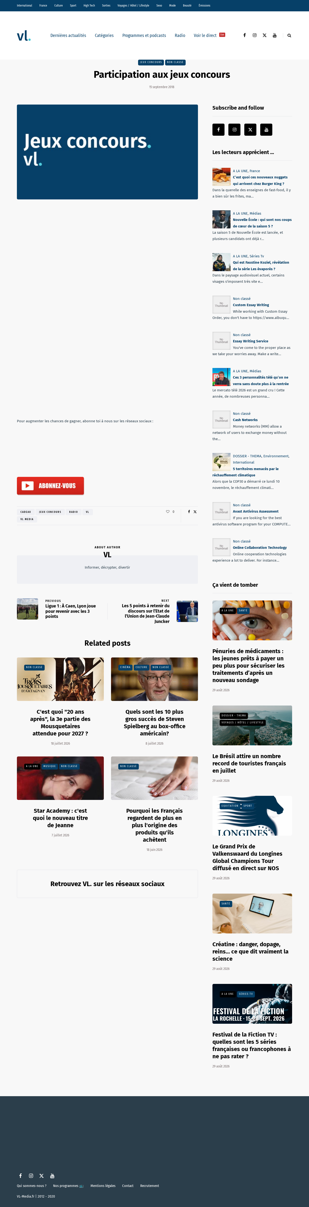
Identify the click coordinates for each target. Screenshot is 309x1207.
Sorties (106, 5)
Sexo (159, 5)
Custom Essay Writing (251, 305)
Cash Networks (245, 420)
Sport (73, 5)
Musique (49, 766)
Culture (58, 5)
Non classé (175, 62)
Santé (243, 610)
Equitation (230, 806)
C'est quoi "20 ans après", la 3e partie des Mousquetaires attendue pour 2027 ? (60, 722)
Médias (255, 213)
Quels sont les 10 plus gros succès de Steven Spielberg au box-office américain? (154, 722)
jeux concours (50, 512)
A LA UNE (32, 766)
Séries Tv (257, 256)
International (24, 5)
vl (87, 512)
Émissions (204, 5)
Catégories (104, 35)
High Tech (89, 5)
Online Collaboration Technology (260, 547)
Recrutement (149, 1186)
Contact (127, 1186)
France (43, 5)
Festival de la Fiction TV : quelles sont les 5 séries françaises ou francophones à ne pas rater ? (251, 1045)
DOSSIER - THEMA (247, 456)
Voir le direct (209, 35)
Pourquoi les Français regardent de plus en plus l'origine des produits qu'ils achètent (154, 825)
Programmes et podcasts (144, 35)
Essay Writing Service (250, 341)
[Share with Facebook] (189, 511)
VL (107, 555)
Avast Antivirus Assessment (256, 511)
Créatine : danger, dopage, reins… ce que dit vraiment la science (250, 951)
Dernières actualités (68, 35)
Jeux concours (151, 62)
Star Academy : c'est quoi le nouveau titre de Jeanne (60, 818)
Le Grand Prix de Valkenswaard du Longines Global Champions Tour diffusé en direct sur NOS (247, 857)
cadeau (26, 512)
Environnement (275, 456)
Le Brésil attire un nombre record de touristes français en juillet (249, 763)
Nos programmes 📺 (68, 1186)
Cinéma (125, 667)
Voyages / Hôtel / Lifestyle (133, 5)
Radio (180, 35)
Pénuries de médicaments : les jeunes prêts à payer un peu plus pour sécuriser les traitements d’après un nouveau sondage (248, 666)
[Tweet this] (195, 511)
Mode (172, 5)
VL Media (27, 519)
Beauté (187, 5)
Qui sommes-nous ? (31, 1186)
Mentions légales (103, 1186)
